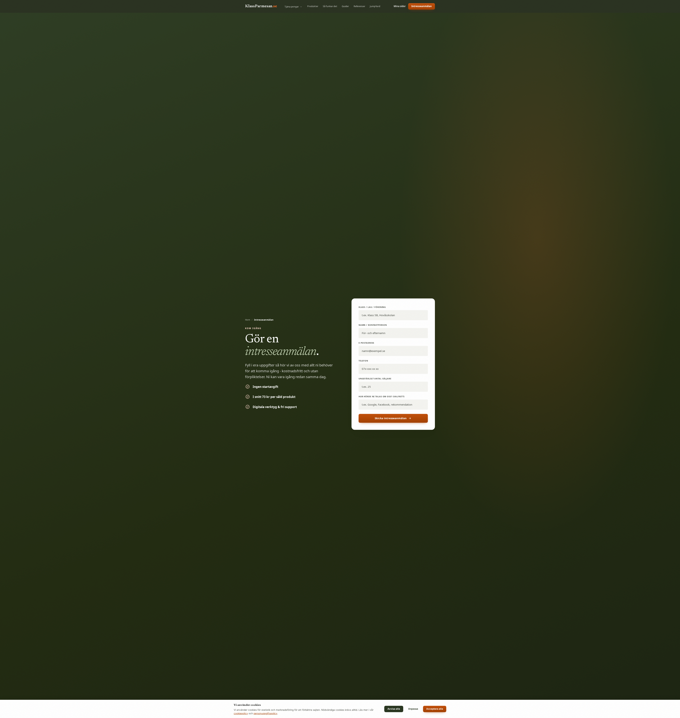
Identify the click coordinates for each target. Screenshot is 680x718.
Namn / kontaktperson (373, 325)
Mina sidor (400, 6)
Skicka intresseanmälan (391, 418)
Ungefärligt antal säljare (375, 378)
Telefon (363, 360)
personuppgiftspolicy (265, 713)
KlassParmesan (261, 6)
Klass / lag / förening (372, 307)
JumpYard (375, 6)
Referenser (359, 6)
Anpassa (413, 708)
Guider (345, 6)
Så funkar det (330, 6)
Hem (247, 319)
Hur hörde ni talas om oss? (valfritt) (382, 396)
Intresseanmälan (421, 6)
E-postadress (366, 342)
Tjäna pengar (292, 6)
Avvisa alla (393, 708)
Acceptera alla (434, 708)
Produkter (312, 6)
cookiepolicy (241, 713)
